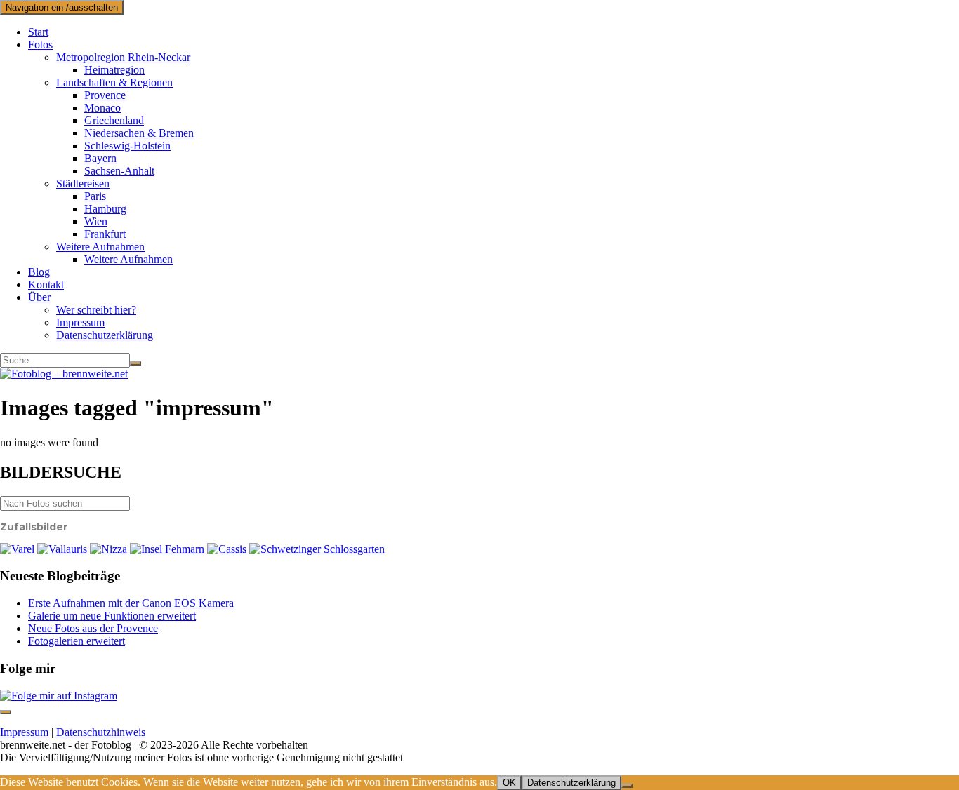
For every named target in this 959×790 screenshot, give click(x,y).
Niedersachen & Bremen (139, 133)
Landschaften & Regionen (114, 82)
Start (38, 32)
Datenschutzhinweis (100, 732)
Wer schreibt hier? (96, 310)
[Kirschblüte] (317, 549)
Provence (105, 95)
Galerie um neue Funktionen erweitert (112, 616)
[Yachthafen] (167, 549)
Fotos (40, 45)
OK (509, 782)
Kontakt (46, 284)
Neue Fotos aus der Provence (93, 628)
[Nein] (627, 786)
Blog (39, 272)
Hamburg (105, 209)
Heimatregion (114, 70)
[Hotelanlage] (62, 549)
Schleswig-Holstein (127, 146)
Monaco (102, 108)
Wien (95, 221)
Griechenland (114, 120)
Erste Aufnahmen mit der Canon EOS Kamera (131, 603)
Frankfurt (105, 234)
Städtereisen (83, 183)
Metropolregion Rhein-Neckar (123, 57)
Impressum (80, 322)
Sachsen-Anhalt (119, 171)
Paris (95, 196)
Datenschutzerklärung (104, 335)
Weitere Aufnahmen (100, 247)
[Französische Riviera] (108, 549)
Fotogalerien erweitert (76, 641)
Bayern (100, 158)
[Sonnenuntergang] (17, 549)
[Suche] (135, 363)
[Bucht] (226, 549)
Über (39, 297)
